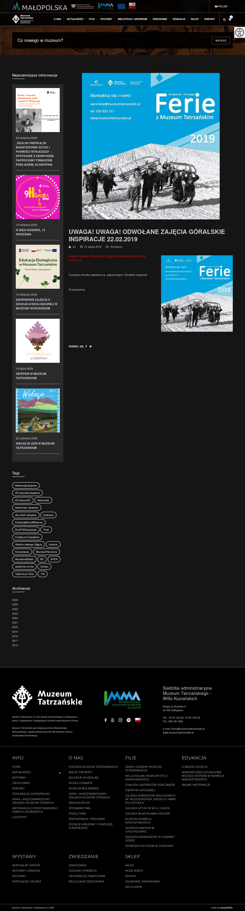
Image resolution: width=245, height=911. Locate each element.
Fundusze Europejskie (27, 537)
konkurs (53, 544)
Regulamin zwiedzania (86, 881)
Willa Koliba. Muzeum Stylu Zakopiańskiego (146, 777)
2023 (15, 613)
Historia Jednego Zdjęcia (28, 544)
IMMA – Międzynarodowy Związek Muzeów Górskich (33, 801)
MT (42, 559)
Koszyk (130, 876)
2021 (15, 622)
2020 (15, 627)
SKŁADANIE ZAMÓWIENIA (142, 881)
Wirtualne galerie (26, 881)
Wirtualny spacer (26, 865)
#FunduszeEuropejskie (27, 492)
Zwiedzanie (21, 783)
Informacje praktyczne (87, 876)
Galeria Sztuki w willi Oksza (147, 808)
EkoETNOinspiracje (25, 529)
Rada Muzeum (79, 802)
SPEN (54, 559)
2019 (15, 631)
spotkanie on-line (24, 566)
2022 (15, 618)
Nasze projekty (81, 772)
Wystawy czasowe (26, 870)
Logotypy (19, 817)
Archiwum (116, 247)
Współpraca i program (87, 819)
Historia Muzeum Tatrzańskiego (93, 767)
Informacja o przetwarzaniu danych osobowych (35, 810)
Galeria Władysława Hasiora (147, 813)
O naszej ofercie (195, 767)
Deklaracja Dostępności (31, 793)
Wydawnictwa (80, 808)
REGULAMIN (133, 887)
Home (16, 767)
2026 (15, 600)
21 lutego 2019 (92, 247)
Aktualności (21, 772)
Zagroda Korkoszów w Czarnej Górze (149, 838)
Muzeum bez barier (84, 788)
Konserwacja (22, 551)
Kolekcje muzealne (83, 777)
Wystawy (19, 777)
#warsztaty (43, 500)
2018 (15, 636)
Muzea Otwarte (81, 783)
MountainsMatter (24, 559)
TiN (42, 574)
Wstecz (220, 40)
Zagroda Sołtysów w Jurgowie (149, 846)
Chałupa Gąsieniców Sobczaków (150, 784)
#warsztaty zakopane (26, 507)
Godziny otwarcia (83, 870)
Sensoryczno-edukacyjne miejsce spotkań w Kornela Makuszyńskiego (203, 776)
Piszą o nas (77, 813)
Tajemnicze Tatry (24, 574)
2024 (15, 609)
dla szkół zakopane (25, 515)
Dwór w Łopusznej (140, 790)
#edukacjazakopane (26, 485)
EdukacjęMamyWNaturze (29, 522)
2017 (15, 640)
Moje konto (134, 870)
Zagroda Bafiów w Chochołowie (139, 829)
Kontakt (18, 788)
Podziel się (76, 346)
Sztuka (44, 566)
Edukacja (48, 515)
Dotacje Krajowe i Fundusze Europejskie (91, 826)
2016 (15, 645)
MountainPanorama (46, 551)
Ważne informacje (196, 784)
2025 (15, 604)
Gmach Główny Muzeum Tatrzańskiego (143, 768)
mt (74, 247)
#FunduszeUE (22, 500)
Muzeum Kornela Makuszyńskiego (138, 820)
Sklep (129, 865)
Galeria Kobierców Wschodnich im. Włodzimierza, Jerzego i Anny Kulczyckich (150, 799)
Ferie (46, 529)
